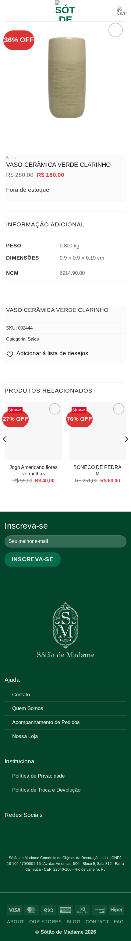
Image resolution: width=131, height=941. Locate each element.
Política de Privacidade (38, 776)
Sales (11, 158)
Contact (97, 921)
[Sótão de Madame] (65, 10)
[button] (9, 10)
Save (17, 410)
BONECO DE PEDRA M (97, 470)
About (15, 921)
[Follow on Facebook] (9, 832)
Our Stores (45, 921)
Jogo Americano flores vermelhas (33, 470)
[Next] (126, 451)
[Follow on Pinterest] (27, 832)
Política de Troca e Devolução (46, 790)
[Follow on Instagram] (18, 832)
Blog (73, 921)
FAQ (119, 921)
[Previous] (5, 451)
